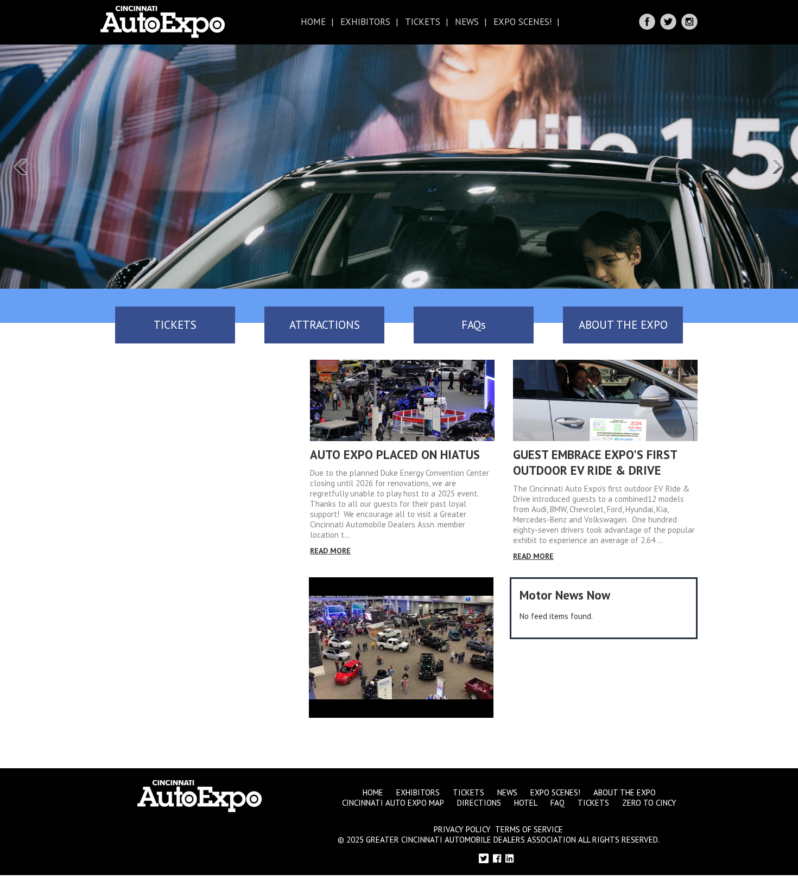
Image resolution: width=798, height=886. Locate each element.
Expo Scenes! (522, 22)
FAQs (473, 324)
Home (313, 22)
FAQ (557, 803)
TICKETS (175, 324)
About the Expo (624, 792)
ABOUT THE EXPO (623, 324)
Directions (479, 803)
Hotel (525, 803)
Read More (330, 551)
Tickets (422, 22)
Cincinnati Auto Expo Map (393, 803)
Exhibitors (365, 22)
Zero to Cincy (649, 803)
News (467, 22)
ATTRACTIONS (324, 324)
